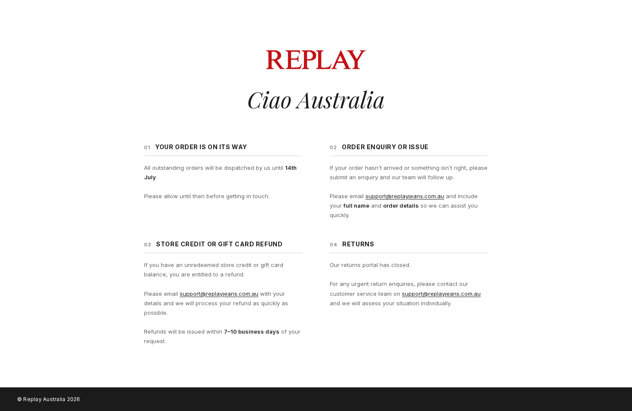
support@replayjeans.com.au (404, 196)
